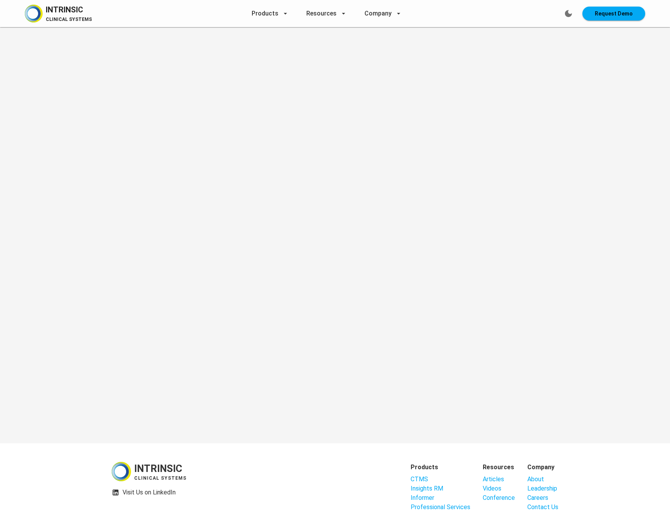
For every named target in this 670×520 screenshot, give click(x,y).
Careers (537, 497)
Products (265, 13)
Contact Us (542, 507)
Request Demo (614, 13)
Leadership (542, 488)
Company (378, 13)
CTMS (419, 479)
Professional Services (440, 507)
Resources (321, 13)
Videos (492, 488)
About (535, 479)
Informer (422, 497)
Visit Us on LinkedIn (149, 492)
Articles (493, 479)
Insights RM (427, 488)
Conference (499, 497)
